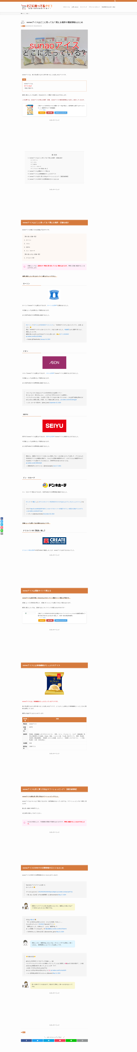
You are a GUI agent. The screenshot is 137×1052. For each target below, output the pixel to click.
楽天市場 (50, 112)
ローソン (35, 160)
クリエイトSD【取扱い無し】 (40, 168)
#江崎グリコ (75, 508)
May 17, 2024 (62, 894)
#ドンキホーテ (48, 508)
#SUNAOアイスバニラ (46, 325)
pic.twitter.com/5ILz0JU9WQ (34, 336)
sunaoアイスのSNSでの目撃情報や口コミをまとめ (44, 179)
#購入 (34, 502)
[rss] (115, 1)
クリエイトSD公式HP (28, 550)
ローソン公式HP (52, 305)
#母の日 (32, 919)
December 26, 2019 (48, 514)
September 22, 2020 (55, 402)
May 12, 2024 (60, 931)
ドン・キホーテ (37, 166)
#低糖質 (66, 329)
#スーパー (56, 508)
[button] (26, 1040)
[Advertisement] (54, 135)
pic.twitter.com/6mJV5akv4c (59, 928)
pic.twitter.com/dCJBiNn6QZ (34, 463)
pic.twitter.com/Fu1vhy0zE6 (58, 970)
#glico (55, 891)
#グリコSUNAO (64, 334)
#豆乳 (70, 508)
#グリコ (36, 325)
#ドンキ (28, 502)
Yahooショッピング (61, 112)
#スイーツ (46, 502)
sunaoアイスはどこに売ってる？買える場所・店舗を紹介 (46, 158)
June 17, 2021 (57, 466)
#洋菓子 (61, 508)
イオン (35, 162)
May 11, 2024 (56, 973)
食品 (24, 1032)
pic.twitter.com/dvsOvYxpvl (35, 511)
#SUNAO (52, 502)
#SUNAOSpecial (49, 891)
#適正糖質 (48, 928)
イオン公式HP (50, 373)
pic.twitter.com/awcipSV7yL (65, 891)
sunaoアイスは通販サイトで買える (40, 171)
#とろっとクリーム (75, 502)
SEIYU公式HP (50, 436)
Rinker (44, 109)
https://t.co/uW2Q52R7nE (37, 508)
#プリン (66, 508)
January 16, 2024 (45, 339)
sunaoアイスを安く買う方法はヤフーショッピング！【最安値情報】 (49, 176)
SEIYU (35, 164)
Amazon (42, 112)
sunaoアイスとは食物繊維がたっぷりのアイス (43, 173)
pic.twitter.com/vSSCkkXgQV (69, 399)
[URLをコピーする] (82, 1040)
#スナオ (57, 502)
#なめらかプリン (65, 502)
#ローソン (29, 325)
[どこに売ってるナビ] (37, 7)
